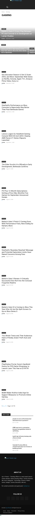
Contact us (26, 486)
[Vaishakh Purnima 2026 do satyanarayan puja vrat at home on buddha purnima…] (6, 447)
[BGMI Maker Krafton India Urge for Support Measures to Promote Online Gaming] (17, 383)
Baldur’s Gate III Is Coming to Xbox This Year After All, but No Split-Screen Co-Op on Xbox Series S (17, 309)
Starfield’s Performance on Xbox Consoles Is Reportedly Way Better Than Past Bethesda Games (15, 107)
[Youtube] (26, 498)
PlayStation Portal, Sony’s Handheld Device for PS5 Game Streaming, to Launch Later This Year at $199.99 (16, 366)
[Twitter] (22, 498)
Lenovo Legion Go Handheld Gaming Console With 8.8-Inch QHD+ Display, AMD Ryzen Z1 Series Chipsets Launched (16, 137)
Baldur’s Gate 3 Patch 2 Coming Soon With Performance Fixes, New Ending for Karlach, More (17, 224)
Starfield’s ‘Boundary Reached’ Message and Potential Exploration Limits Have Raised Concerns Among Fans (17, 252)
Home (3, 12)
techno (3, 83)
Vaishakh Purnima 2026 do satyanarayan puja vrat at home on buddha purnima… (22, 446)
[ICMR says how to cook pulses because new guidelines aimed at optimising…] (6, 430)
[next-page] (7, 406)
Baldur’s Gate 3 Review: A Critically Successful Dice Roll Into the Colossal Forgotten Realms (17, 281)
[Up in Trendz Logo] (17, 461)
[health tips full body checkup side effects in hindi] (6, 439)
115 (6, 406)
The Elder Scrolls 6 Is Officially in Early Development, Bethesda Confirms (17, 165)
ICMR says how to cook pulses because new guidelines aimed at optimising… (22, 429)
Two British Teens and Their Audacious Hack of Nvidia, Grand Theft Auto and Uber (17, 338)
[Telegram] (17, 498)
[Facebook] (8, 498)
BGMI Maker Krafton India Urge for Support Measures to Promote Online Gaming (16, 395)
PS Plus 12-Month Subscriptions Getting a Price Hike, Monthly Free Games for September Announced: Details (15, 194)
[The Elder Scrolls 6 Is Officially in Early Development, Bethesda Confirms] (17, 154)
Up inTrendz (9, 507)
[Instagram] (13, 498)
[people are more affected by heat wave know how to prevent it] (6, 421)
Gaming (3, 44)
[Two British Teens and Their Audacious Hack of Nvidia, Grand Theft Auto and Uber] (17, 326)
